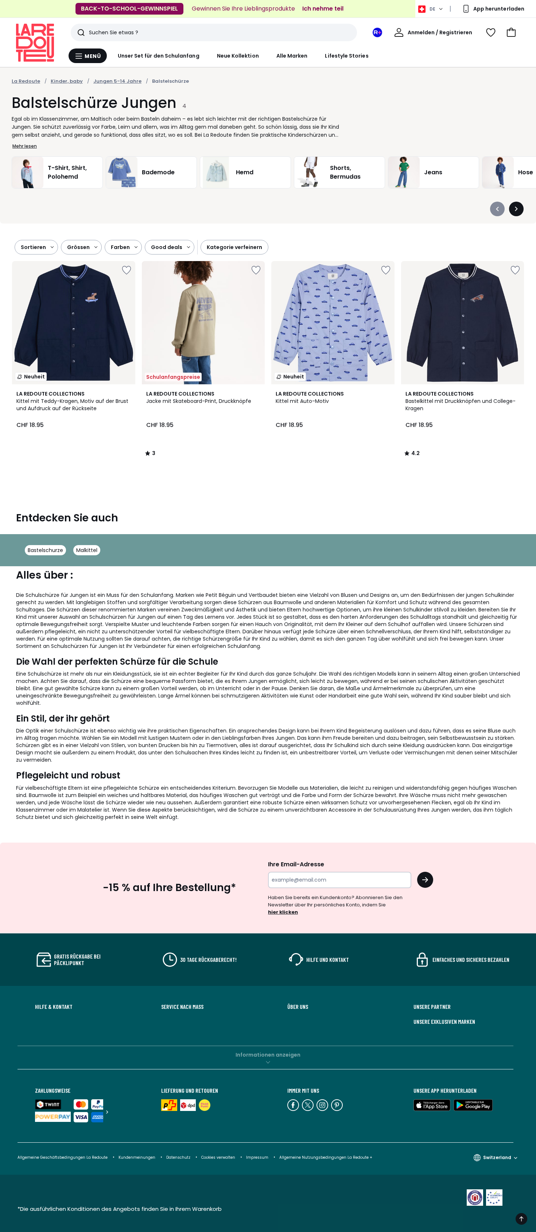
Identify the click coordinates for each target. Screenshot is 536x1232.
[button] (511, 32)
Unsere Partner (432, 1006)
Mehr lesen (24, 146)
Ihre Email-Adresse (296, 864)
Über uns (297, 1006)
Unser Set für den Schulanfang (158, 55)
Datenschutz (178, 1157)
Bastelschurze (45, 550)
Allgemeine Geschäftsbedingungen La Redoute (63, 1157)
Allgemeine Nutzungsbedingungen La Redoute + (325, 1157)
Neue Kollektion (238, 55)
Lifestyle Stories (346, 55)
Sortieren (33, 247)
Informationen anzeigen (268, 1054)
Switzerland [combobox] (497, 1157)
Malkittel (86, 550)
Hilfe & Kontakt (54, 1006)
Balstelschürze (170, 81)
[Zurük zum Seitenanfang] (521, 1219)
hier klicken (283, 912)
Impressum (257, 1157)
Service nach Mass (182, 1006)
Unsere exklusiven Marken (444, 1021)
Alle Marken (292, 55)
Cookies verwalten (218, 1157)
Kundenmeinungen (137, 1157)
